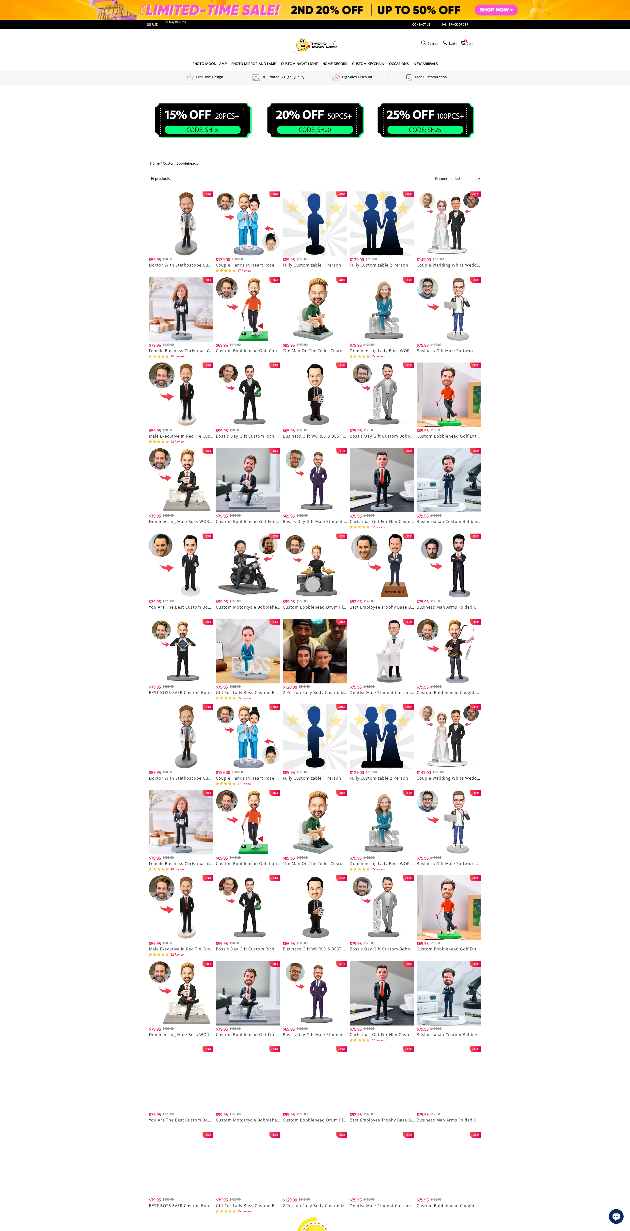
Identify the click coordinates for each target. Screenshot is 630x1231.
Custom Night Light (299, 63)
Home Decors (334, 63)
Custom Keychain (368, 63)
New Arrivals (426, 63)
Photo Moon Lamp (209, 63)
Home (155, 163)
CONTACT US (421, 24)
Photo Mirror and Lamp (253, 63)
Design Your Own (181, 271)
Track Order (458, 24)
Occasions (399, 63)
